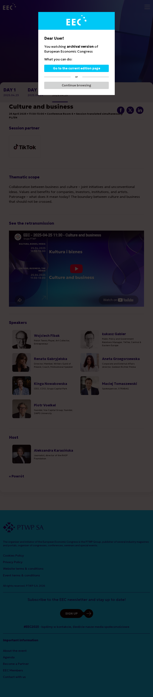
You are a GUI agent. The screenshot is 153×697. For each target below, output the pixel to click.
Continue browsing (76, 85)
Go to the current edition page (76, 68)
